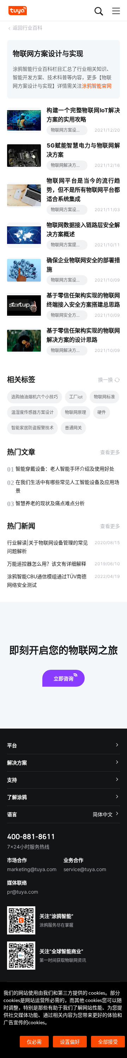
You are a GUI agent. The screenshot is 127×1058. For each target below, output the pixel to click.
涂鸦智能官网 (96, 86)
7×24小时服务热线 (28, 847)
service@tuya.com (85, 869)
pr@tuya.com (22, 892)
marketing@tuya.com (31, 869)
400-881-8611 (31, 836)
